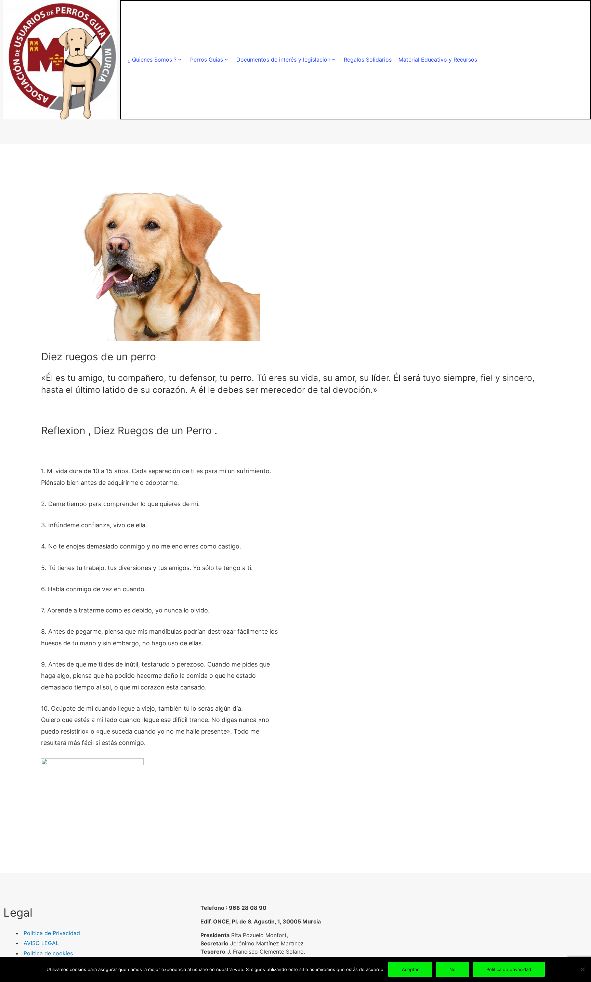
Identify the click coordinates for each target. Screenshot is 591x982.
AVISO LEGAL (41, 943)
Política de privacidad (508, 969)
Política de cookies (48, 953)
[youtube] (510, 933)
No (452, 969)
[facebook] (474, 933)
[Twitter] (486, 933)
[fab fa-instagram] (498, 933)
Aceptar (410, 969)
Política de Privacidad (52, 933)
